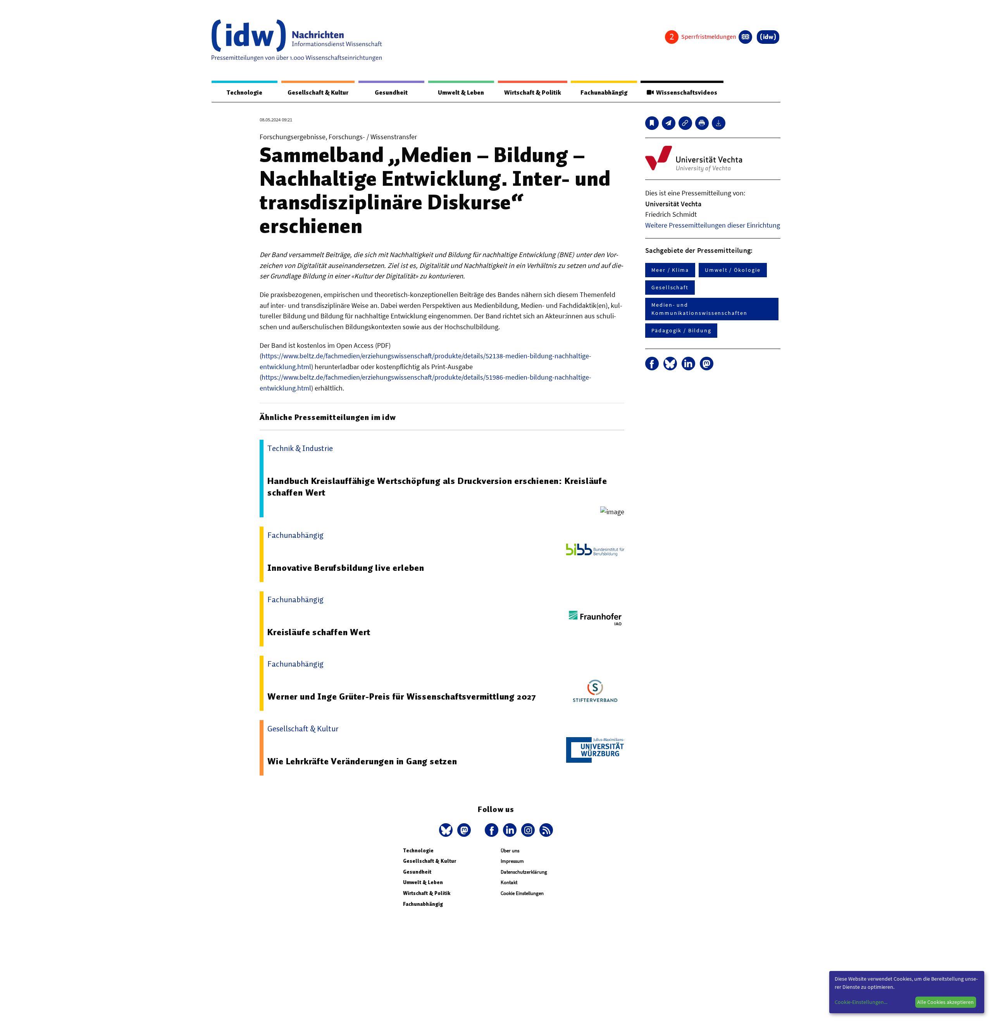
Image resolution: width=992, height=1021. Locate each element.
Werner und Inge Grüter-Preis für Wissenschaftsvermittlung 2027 (401, 696)
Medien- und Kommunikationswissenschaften (699, 308)
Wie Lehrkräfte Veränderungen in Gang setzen (362, 761)
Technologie (244, 92)
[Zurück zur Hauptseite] (768, 37)
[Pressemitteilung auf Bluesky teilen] (670, 363)
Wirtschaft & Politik (532, 92)
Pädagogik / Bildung (681, 330)
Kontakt (509, 882)
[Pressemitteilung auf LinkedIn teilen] (688, 363)
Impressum (512, 861)
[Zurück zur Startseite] (297, 40)
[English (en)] (745, 37)
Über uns (510, 850)
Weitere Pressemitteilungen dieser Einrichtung (712, 225)
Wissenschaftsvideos (685, 92)
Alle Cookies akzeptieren (945, 1002)
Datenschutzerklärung (524, 872)
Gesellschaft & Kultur (318, 92)
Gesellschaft (670, 287)
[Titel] (652, 123)
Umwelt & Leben (461, 92)
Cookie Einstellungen (522, 893)
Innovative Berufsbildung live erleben (345, 567)
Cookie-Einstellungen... (861, 1002)
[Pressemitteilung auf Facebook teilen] (652, 363)
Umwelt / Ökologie (733, 269)
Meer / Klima (670, 269)
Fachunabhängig (603, 92)
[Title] (685, 123)
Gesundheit (391, 92)
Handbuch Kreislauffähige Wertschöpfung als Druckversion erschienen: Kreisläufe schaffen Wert (437, 486)
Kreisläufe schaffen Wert (318, 632)
